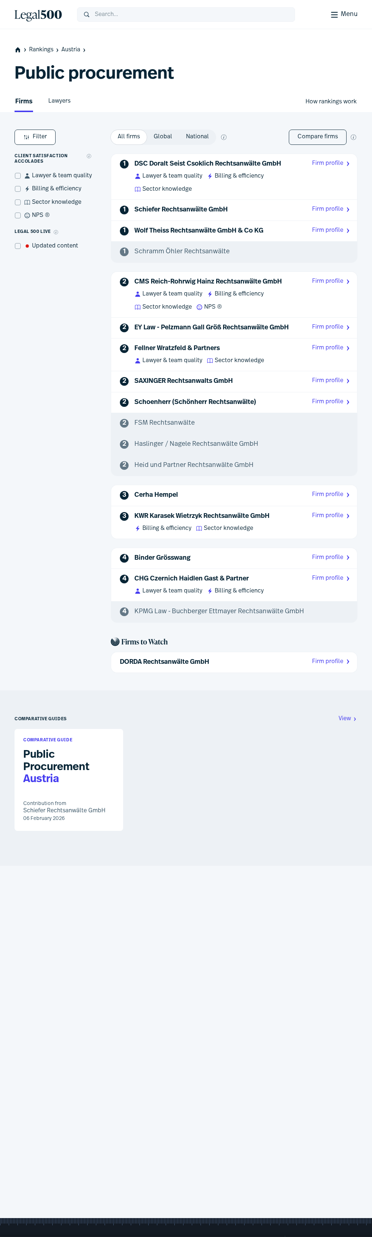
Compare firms (318, 137)
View (345, 719)
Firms (23, 102)
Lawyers (59, 101)
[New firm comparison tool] (353, 137)
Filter (40, 137)
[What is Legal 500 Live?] (55, 232)
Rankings (41, 50)
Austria (70, 50)
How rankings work (331, 102)
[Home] (40, 14)
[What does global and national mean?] (224, 137)
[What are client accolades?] (89, 156)
